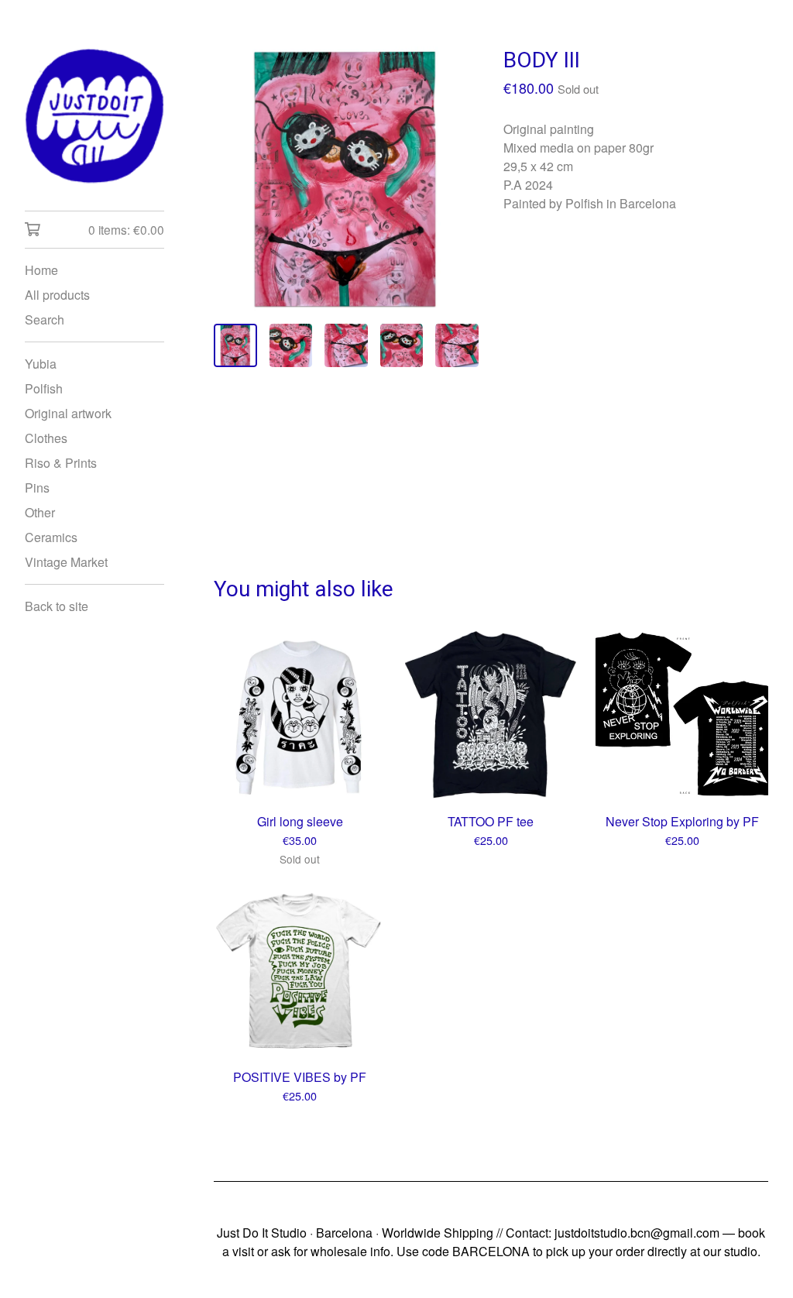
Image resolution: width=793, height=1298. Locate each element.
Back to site (56, 606)
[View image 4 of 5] (402, 345)
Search (44, 319)
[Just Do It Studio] (94, 116)
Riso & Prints (61, 463)
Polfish (44, 388)
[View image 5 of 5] (457, 345)
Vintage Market (66, 562)
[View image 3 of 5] (346, 345)
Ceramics (51, 537)
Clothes (46, 438)
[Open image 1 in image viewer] (346, 178)
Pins (37, 487)
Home (41, 270)
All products (57, 295)
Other (40, 512)
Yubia (41, 364)
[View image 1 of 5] (235, 345)
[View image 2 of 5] (291, 345)
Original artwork (68, 413)
